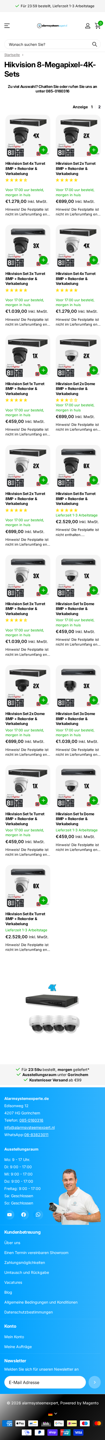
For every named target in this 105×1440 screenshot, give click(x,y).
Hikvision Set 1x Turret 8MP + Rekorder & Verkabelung (24, 388)
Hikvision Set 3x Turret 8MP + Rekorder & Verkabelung (25, 278)
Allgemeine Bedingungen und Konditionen (41, 1302)
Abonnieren (95, 1382)
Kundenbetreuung (22, 1232)
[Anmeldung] (87, 25)
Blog (8, 1292)
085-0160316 (31, 1120)
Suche (95, 44)
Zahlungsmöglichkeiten (24, 1262)
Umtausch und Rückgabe (26, 1272)
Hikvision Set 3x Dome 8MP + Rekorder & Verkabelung (75, 718)
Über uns (12, 1243)
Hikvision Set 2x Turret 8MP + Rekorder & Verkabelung (76, 168)
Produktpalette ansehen (7, 26)
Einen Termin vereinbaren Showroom (36, 1253)
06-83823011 (36, 1134)
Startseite (12, 55)
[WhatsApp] (38, 1215)
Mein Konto (14, 1337)
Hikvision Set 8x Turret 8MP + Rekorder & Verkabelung (76, 498)
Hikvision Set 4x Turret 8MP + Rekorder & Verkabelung (25, 168)
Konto (10, 1326)
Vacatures (13, 1282)
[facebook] (24, 1215)
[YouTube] (9, 1215)
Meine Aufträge (18, 1347)
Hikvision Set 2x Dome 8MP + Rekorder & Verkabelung (75, 388)
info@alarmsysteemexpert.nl (29, 1127)
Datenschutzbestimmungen (28, 1312)
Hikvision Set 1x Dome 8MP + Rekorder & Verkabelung (75, 608)
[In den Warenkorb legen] (43, 150)
